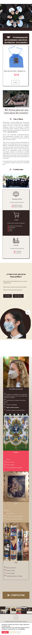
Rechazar (13, 632)
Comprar (15, 82)
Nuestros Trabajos (18, 207)
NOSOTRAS (10, 28)
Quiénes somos (18, 205)
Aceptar (5, 632)
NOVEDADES (23, 28)
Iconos (11, 229)
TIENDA (28, 28)
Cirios (10, 230)
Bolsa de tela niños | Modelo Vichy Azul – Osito (15, 71)
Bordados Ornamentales (15, 226)
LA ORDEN (4, 28)
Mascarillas (12, 227)
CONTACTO (16, 30)
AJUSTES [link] (22, 629)
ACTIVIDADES (16, 28)
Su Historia (18, 253)
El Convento (18, 251)
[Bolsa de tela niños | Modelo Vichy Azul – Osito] (16, 57)
